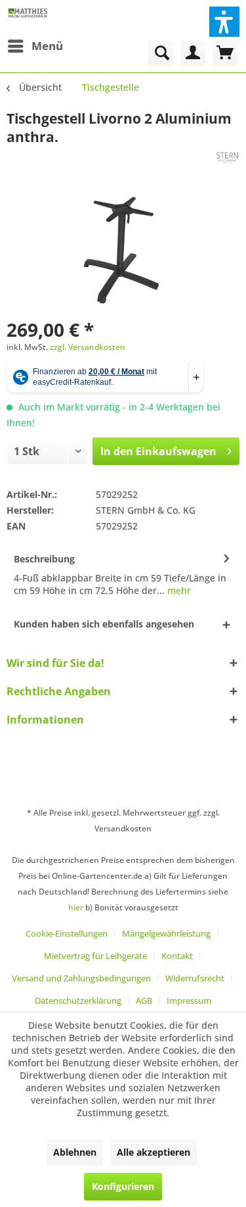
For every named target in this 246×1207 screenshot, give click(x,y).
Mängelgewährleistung (166, 933)
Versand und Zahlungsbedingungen (81, 978)
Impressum (189, 1000)
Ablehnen (74, 1152)
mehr (178, 590)
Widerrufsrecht (194, 978)
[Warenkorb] (225, 52)
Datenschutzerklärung (78, 1000)
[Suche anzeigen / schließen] (161, 52)
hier (75, 907)
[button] (224, 22)
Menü (47, 45)
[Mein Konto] (193, 52)
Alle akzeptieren (153, 1152)
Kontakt (177, 956)
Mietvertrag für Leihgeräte (95, 956)
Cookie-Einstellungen (67, 933)
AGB (144, 1000)
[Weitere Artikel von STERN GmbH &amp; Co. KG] (227, 157)
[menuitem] (35, 46)
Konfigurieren (123, 1186)
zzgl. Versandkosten (87, 347)
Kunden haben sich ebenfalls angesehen (104, 624)
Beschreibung (44, 559)
